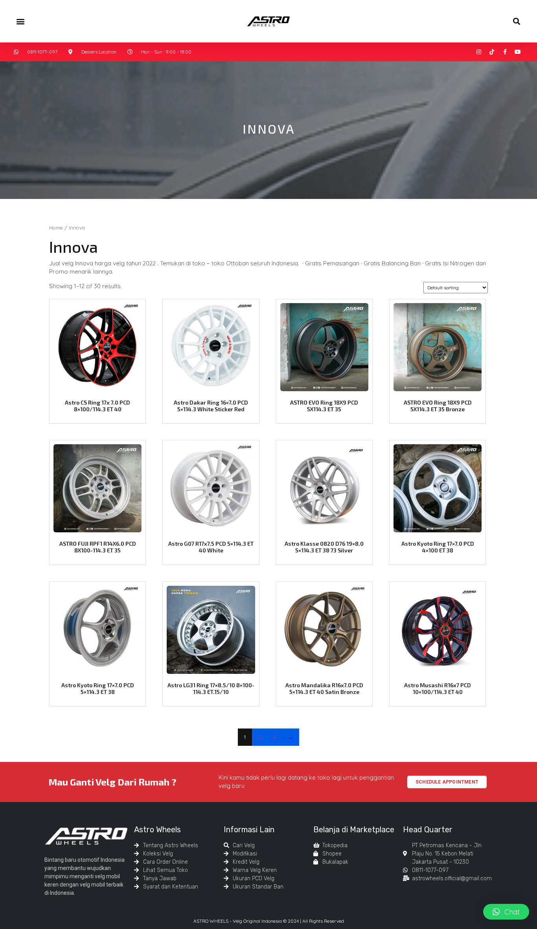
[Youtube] (517, 51)
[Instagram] (478, 51)
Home (56, 227)
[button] (20, 21)
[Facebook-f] (504, 51)
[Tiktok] (491, 51)
